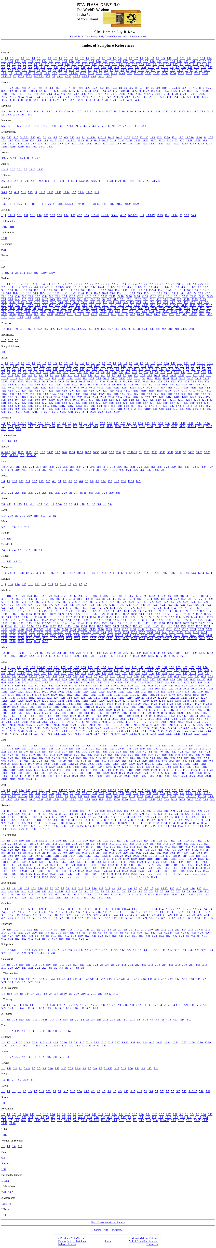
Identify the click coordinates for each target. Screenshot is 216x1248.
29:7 (127, 97)
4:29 (86, 215)
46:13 (103, 396)
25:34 (181, 73)
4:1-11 (80, 598)
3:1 (181, 64)
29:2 (86, 299)
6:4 (44, 137)
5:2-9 (13, 158)
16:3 (189, 90)
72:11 (27, 311)
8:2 (87, 287)
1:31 (192, 61)
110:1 (202, 314)
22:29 (197, 140)
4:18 (16, 111)
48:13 (127, 396)
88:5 (208, 311)
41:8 (169, 387)
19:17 (27, 73)
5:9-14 (114, 215)
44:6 (25, 393)
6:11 (45, 573)
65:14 (47, 411)
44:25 (85, 393)
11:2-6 (38, 617)
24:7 (30, 299)
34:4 (153, 381)
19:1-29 (18, 73)
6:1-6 (59, 504)
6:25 (119, 608)
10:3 (90, 290)
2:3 (113, 284)
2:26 (3, 287)
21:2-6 (146, 180)
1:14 (195, 58)
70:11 (154, 308)
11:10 (124, 290)
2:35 (51, 466)
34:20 (29, 302)
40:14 (52, 387)
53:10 (38, 405)
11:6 (41, 378)
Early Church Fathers (109, 36)
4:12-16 (141, 598)
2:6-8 (9, 180)
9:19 (133, 70)
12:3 (159, 137)
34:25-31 (39, 76)
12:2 (19, 126)
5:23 (79, 372)
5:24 (3, 70)
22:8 (44, 296)
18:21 (4, 73)
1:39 (3, 203)
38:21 (107, 384)
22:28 (189, 140)
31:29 (134, 426)
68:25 (94, 308)
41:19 (193, 387)
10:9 (36, 111)
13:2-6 (48, 111)
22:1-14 (73, 73)
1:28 (152, 61)
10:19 (37, 614)
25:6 (67, 143)
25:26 (164, 73)
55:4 (99, 405)
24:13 (19, 143)
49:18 (129, 305)
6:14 (61, 608)
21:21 (113, 140)
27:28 (197, 73)
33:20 (64, 100)
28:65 (97, 143)
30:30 (90, 381)
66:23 (101, 411)
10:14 (157, 375)
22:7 (30, 296)
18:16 (72, 452)
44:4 (118, 302)
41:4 (156, 387)
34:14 (4, 302)
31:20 (118, 426)
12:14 (66, 192)
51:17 (201, 305)
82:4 (138, 311)
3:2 (202, 64)
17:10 (52, 426)
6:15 (68, 608)
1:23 (29, 595)
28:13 (192, 328)
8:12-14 (91, 137)
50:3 (208, 396)
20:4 (49, 94)
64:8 (202, 408)
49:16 (113, 305)
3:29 (173, 466)
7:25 (116, 423)
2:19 (48, 369)
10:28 (93, 614)
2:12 (41, 369)
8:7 (194, 287)
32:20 (152, 143)
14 (158, 70)
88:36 (12, 314)
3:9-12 (26, 550)
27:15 (89, 143)
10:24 (34, 90)
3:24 (137, 67)
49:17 (121, 305)
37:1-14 (13, 455)
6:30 (22, 111)
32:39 (209, 143)
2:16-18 (97, 595)
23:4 (106, 73)
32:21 (160, 143)
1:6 (120, 58)
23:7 (37, 158)
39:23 (84, 302)
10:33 (181, 375)
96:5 (132, 314)
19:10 (167, 293)
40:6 (171, 384)
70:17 (162, 308)
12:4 (139, 290)
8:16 (65, 573)
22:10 (72, 296)
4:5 (3, 111)
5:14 (45, 372)
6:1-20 (21, 158)
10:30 (110, 614)
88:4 (201, 311)
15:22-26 (155, 90)
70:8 (140, 308)
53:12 (46, 405)
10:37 (183, 614)
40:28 (149, 387)
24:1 (3, 143)
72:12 (35, 311)
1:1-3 (20, 284)
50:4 (152, 305)
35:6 (24, 384)
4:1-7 (151, 67)
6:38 (180, 608)
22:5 (182, 140)
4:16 (9, 111)
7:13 (30, 192)
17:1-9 (93, 111)
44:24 (61, 393)
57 (145, 405)
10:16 (111, 137)
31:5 (115, 299)
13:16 (53, 126)
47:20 (68, 76)
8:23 (90, 328)
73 (74, 311)
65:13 (11, 411)
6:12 (72, 137)
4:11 (190, 67)
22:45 (89, 192)
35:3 (173, 381)
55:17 (209, 305)
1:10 (169, 58)
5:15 (16, 137)
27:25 (189, 73)
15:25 (174, 90)
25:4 (8, 114)
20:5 (193, 215)
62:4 (40, 308)
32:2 (144, 143)
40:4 (150, 384)
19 (10, 73)
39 (113, 384)
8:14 (70, 375)
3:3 (207, 64)
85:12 (166, 311)
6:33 (68, 287)
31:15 (109, 426)
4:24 (203, 67)
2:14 (24, 87)
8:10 (63, 375)
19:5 (139, 293)
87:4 (181, 311)
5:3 (189, 598)
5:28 (57, 605)
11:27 (135, 137)
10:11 (26, 90)
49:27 (109, 76)
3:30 (111, 492)
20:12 (130, 94)
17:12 (12, 94)
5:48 (10, 608)
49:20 (137, 305)
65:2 (209, 408)
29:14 (29, 381)
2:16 (60, 64)
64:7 (63, 308)
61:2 (126, 408)
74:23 (80, 311)
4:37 (210, 466)
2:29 (51, 492)
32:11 (130, 299)
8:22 (39, 328)
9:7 (127, 70)
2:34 (31, 466)
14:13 (61, 378)
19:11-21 (71, 140)
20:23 (12, 97)
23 (124, 452)
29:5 (105, 143)
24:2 (202, 111)
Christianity (91, 36)
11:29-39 (50, 203)
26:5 (52, 299)
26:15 (81, 143)
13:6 (181, 137)
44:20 (53, 393)
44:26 (102, 393)
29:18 (61, 381)
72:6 (3, 311)
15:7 (10, 140)
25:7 (129, 73)
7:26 (122, 423)
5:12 (9, 137)
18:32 (28, 94)
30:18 (74, 381)
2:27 (175, 64)
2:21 (107, 64)
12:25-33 (69, 203)
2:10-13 (32, 423)
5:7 (3, 372)
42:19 (127, 390)
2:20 (12, 169)
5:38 (142, 605)
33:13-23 (54, 100)
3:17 (67, 87)
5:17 (64, 601)
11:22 (21, 452)
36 (184, 452)
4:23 (73, 215)
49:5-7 (76, 76)
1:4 (43, 284)
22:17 (83, 73)
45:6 (64, 305)
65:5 (3, 411)
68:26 (102, 308)
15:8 (17, 140)
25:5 (53, 143)
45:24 (60, 76)
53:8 (199, 402)
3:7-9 (143, 595)
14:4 (193, 573)
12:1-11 (48, 90)
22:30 (99, 73)
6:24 (92, 608)
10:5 (202, 611)
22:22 (201, 296)
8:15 (113, 611)
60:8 (79, 408)
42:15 (119, 390)
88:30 (4, 314)
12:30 (167, 137)
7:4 (140, 372)
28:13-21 (118, 97)
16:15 (198, 290)
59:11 (12, 308)
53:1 (3, 402)
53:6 (138, 402)
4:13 (19, 504)
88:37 (21, 314)
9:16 (86, 573)
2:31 (40, 423)
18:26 (81, 293)
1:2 (55, 58)
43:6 (105, 302)
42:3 (10, 390)
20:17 (202, 94)
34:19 (21, 302)
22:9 (57, 296)
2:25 (168, 64)
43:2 (22, 455)
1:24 (44, 61)
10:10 (18, 90)
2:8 (41, 64)
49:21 (201, 396)
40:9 (204, 384)
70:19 (187, 308)
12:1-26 (144, 137)
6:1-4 (24, 70)
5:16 (57, 601)
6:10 (114, 372)
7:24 (109, 423)
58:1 (201, 405)
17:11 (4, 94)
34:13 (203, 299)
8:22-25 (81, 328)
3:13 (141, 369)
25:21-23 (138, 73)
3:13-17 (19, 598)
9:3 (100, 70)
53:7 (145, 402)
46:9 (72, 396)
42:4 (24, 390)
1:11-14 (201, 363)
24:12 (11, 143)
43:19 (168, 390)
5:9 (205, 598)
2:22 (10, 492)
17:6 (32, 140)
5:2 (187, 369)
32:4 (175, 97)
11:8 (47, 378)
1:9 (157, 58)
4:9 (158, 87)
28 (143, 378)
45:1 (132, 302)
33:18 (186, 299)
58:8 (57, 408)
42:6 (57, 390)
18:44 (105, 293)
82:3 (131, 311)
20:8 (83, 94)
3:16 (56, 67)
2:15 (47, 64)
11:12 (100, 573)
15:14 (198, 423)
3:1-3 (94, 369)
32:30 (29, 76)
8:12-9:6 (5, 452)
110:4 (4, 317)
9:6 (116, 70)
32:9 (102, 381)
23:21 (93, 97)
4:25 (184, 87)
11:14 (40, 203)
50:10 (52, 399)
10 (16, 290)
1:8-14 (4, 466)
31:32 (158, 426)
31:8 (102, 426)
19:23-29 (37, 73)
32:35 (185, 143)
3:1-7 (188, 64)
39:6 (119, 384)
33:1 (145, 299)
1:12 (189, 58)
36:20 (191, 452)
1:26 (57, 61)
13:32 (156, 469)
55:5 (113, 405)
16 (73, 111)
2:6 (3, 180)
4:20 (9, 440)
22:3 (75, 426)
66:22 (93, 411)
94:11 (121, 314)
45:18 (41, 396)
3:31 (143, 67)
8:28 (3, 90)
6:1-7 (123, 215)
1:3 (98, 58)
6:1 (54, 481)
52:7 (138, 399)
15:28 (110, 180)
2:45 (92, 466)
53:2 (17, 402)
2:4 (135, 284)
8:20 (119, 611)
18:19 (61, 140)
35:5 (3, 384)
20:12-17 (148, 94)
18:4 (167, 215)
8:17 (72, 573)
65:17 (55, 411)
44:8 (38, 393)
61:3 (140, 408)
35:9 (51, 384)
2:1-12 (73, 595)
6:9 (65, 70)
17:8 (24, 426)
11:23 (29, 452)
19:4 (112, 293)
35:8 (48, 76)
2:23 (128, 64)
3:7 (19, 67)
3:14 (154, 369)
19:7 (159, 293)
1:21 (17, 61)
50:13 (160, 305)
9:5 (106, 70)
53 (211, 399)
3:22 (116, 67)
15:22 (146, 90)
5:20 (59, 372)
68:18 (77, 308)
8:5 (107, 287)
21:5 (54, 73)
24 (162, 469)
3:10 (36, 67)
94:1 (113, 314)
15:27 (182, 90)
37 (53, 76)
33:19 (195, 299)
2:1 (48, 284)
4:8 (3, 351)
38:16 (99, 384)
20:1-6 (69, 126)
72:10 (11, 311)
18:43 (97, 293)
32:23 (204, 97)
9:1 (89, 70)
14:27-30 (136, 90)
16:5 (78, 111)
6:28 (139, 608)
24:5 (24, 299)
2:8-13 (4, 169)
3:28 (166, 466)
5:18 (52, 372)
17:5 (3, 426)
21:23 (129, 140)
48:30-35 (31, 455)
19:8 (104, 203)
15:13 (180, 70)
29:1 (79, 299)
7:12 (195, 87)
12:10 (124, 573)
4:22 (176, 598)
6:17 (16, 192)
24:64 (114, 73)
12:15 (60, 203)
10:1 (36, 290)
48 (90, 305)
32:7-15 (191, 426)
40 (125, 384)
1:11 (175, 58)
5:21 (72, 372)
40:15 (76, 387)
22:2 (207, 293)
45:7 (71, 305)
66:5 (77, 411)
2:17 (80, 64)
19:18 (125, 111)
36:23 (207, 452)
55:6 (126, 405)
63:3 (161, 408)
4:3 (115, 87)
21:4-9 (83, 126)
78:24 (95, 311)
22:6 (3, 296)
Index (126, 36)
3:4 (18, 287)
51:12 (184, 305)
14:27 (61, 126)
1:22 (30, 61)
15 (60, 111)
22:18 (91, 73)
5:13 (29, 272)
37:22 (75, 384)
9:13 (161, 611)
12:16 (64, 90)
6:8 (8, 527)
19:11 (175, 293)
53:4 (105, 402)
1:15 (3, 340)
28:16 (166, 378)
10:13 (30, 158)
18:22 (64, 293)
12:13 (42, 192)
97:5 (178, 314)
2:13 (17, 87)
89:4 (42, 314)
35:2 (166, 381)
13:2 (115, 90)
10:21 (45, 614)
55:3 (86, 405)
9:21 (3, 249)
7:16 (80, 287)
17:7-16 (80, 203)
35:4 (200, 381)
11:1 (188, 375)
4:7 (177, 67)
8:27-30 (126, 328)
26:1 (23, 114)
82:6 (144, 311)
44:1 (111, 302)
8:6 (145, 287)
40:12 (11, 387)
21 (76, 126)
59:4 (72, 408)
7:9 (74, 287)
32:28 (21, 76)
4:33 (186, 466)
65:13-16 (37, 411)
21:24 (21, 97)
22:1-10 (63, 73)
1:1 (6, 58)
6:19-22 (60, 287)
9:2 (95, 70)
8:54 (26, 203)
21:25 (45, 97)
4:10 (183, 67)
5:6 (52, 287)
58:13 (65, 408)
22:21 (193, 296)
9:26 (135, 469)
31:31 (142, 426)
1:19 (150, 366)
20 (181, 215)
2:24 (155, 64)
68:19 (86, 308)
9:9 (150, 611)
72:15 (60, 311)
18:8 (101, 111)
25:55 (16, 114)
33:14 (118, 381)
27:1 (129, 378)
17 (186, 70)
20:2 (42, 94)
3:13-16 (59, 87)
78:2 (88, 311)
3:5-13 (11, 203)
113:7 (20, 317)
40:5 (157, 384)
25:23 (156, 73)
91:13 (78, 314)
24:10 (45, 299)
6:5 (55, 137)
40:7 (178, 384)
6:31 (146, 608)
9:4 (14, 452)
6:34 (166, 608)
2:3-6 (81, 595)
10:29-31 (133, 215)
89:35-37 (60, 314)
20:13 (173, 111)
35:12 (45, 302)
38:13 (91, 384)
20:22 (4, 97)
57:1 (151, 405)
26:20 (114, 378)
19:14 (174, 215)
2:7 (198, 61)
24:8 (109, 97)
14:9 (142, 215)
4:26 (79, 215)
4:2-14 (164, 67)
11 (13, 126)
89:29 (50, 314)
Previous (134, 36)
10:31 (118, 614)
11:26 (127, 137)
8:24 (96, 328)
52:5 (104, 399)
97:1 (164, 314)
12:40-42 (106, 90)
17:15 (160, 215)
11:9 (54, 378)
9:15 (79, 573)
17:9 (37, 426)
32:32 (4, 100)
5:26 (33, 137)
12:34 (88, 90)
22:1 (200, 293)
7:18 (20, 527)
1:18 (3, 87)
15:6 (172, 70)
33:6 (158, 299)
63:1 (155, 408)
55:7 (133, 405)
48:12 (97, 305)
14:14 (69, 378)
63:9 (182, 408)
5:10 (3, 601)
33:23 (121, 100)
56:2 (140, 405)
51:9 (98, 399)
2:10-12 (22, 423)
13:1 (174, 137)
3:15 (168, 369)
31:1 (109, 299)
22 (119, 126)
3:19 (76, 67)
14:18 (165, 70)
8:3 (78, 137)
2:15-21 (32, 87)
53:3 (57, 402)
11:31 (141, 70)
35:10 (58, 384)
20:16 (194, 94)
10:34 (166, 614)
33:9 (136, 126)
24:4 (10, 299)
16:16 (207, 423)
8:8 (57, 375)
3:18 (69, 67)
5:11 (25, 372)
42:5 (51, 390)
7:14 (169, 372)
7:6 (14, 527)
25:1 (130, 126)
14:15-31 (124, 90)
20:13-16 (160, 94)
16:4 (182, 290)
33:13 (36, 100)
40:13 (19, 387)
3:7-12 (151, 595)
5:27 (51, 605)
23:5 (195, 111)
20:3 (186, 215)
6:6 (60, 70)
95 (127, 314)
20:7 (69, 94)
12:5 (153, 70)
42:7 (105, 390)
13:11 (4, 238)
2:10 (3, 492)
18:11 (60, 426)
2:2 (70, 284)
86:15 (174, 311)
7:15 (24, 375)
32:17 (138, 299)
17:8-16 (204, 90)
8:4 (83, 137)
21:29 (128, 203)
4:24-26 (176, 87)
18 (196, 70)
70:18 (179, 308)
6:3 (54, 70)
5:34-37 (113, 605)
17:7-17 (150, 215)
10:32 (126, 614)
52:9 (18, 429)
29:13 (198, 378)
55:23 (4, 308)
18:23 (20, 94)
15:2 (210, 137)
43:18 (143, 390)
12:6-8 (35, 126)
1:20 (10, 61)
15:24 (166, 90)
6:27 (132, 608)
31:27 (126, 426)
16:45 (50, 452)
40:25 (141, 387)
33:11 (12, 100)
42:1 (200, 387)
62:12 (56, 308)
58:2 (208, 405)
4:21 (163, 598)
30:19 (137, 143)
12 (147, 70)
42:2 (207, 387)
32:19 (201, 426)
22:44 (81, 192)
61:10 (147, 408)
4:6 (171, 67)
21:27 (119, 203)
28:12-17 (6, 76)
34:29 (129, 100)
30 (98, 299)
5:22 (210, 67)
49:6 (93, 76)
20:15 (186, 94)
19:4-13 (95, 203)
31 (96, 381)
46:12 (87, 396)
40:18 (133, 387)
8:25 (208, 87)
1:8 (146, 58)
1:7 (130, 58)
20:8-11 (92, 94)
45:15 (33, 396)
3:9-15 (83, 492)
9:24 (154, 423)
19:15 (81, 140)
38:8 (60, 302)
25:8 (91, 378)
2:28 (17, 492)
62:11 (48, 308)
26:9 (74, 143)
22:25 (210, 296)
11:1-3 (4, 378)
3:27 (159, 466)
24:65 (122, 73)
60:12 (28, 308)
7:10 (17, 469)
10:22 (53, 614)
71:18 (195, 308)
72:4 (209, 308)
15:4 (3, 140)
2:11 (19, 215)
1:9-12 (11, 215)
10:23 (165, 375)
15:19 (67, 111)
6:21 (85, 608)
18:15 (53, 140)
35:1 (159, 381)
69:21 (117, 308)
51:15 (11, 429)
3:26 (153, 466)
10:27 (85, 614)
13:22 (40, 169)
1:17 (96, 366)
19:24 (47, 73)
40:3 (91, 302)
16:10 (25, 140)
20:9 (100, 94)
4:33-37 (195, 466)
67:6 (70, 308)
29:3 (92, 299)
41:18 (185, 387)
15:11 (102, 180)
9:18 (3, 290)
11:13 (116, 573)
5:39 (149, 605)
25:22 (148, 73)
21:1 (189, 111)
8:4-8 (101, 287)
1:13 (15, 366)
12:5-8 (26, 126)
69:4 (109, 308)
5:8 (3, 137)
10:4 (110, 290)
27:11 (137, 378)
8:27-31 (136, 328)
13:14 (74, 180)
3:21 (81, 87)
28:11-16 (132, 452)
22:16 (96, 296)
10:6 (47, 180)
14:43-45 (84, 180)
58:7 (24, 408)
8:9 (8, 261)
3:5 (8, 67)
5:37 (122, 605)
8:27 (110, 328)
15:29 (118, 180)
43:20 (4, 393)
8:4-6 (93, 287)
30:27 (82, 381)
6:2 (38, 70)
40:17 (125, 387)
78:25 (103, 311)
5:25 (3, 605)
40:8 (191, 384)
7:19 (26, 527)
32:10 (196, 97)
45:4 (10, 305)
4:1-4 (72, 598)
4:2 (157, 67)
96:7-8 (140, 314)
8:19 (201, 87)
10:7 (209, 611)
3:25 (139, 466)
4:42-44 (95, 215)
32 (14, 76)
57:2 (171, 405)
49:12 (168, 396)
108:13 (193, 314)
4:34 (203, 466)
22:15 (88, 296)
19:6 (153, 293)
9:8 (199, 287)
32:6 (182, 97)
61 (34, 308)
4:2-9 (108, 87)
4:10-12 (166, 87)
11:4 (33, 203)
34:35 (137, 100)
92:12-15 (104, 314)
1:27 (125, 61)
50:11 (76, 399)
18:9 (138, 180)
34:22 (37, 302)
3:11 (42, 67)
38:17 (68, 302)
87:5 (187, 311)
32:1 (155, 97)
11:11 (61, 617)
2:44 (78, 466)
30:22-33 (136, 97)
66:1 (70, 411)
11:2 (21, 378)
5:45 (189, 605)
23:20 (77, 97)
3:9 (24, 67)
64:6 (195, 408)
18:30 (96, 452)
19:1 (36, 94)
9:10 (170, 328)
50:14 (176, 305)
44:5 (125, 302)
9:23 (140, 423)
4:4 (120, 87)
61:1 (92, 408)
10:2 (10, 90)
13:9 (186, 573)
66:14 (85, 411)
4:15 (196, 67)
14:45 (94, 180)
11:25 (109, 617)
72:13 (43, 311)
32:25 (176, 143)
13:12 (32, 169)
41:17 (177, 387)
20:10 (114, 94)
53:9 (17, 405)
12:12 (164, 573)
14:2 (138, 481)
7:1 (77, 70)
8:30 (158, 328)
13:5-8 (152, 290)
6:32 (153, 608)
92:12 (94, 314)
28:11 (150, 378)
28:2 (72, 299)
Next (143, 36)
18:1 (38, 140)
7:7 (207, 608)
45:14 (25, 396)
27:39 (205, 73)
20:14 (170, 94)
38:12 (83, 384)
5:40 (155, 605)
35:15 (53, 302)
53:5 (125, 402)
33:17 (42, 146)
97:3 (171, 314)
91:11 (70, 314)
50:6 (37, 399)
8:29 (133, 611)
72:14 (51, 311)
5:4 (194, 598)
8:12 (29, 111)
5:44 (162, 605)
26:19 (106, 378)
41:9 (98, 302)
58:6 (3, 408)
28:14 (158, 378)
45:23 (65, 396)
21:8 (107, 126)
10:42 (25, 617)
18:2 (45, 140)
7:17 (64, 611)
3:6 (14, 67)
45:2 (165, 302)
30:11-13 (127, 143)
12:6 (56, 90)
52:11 (173, 399)
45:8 (78, 305)
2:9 (194, 284)
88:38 (29, 314)
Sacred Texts (76, 36)
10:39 (9, 617)
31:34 (182, 426)
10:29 (102, 614)
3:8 (45, 87)
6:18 (71, 70)
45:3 (192, 302)
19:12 (111, 203)
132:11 (36, 317)
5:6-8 (4, 192)
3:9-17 (4, 158)
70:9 (147, 308)
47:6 (84, 305)
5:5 (198, 369)
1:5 (3, 423)
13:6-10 (189, 137)
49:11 (101, 76)
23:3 (204, 140)
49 (141, 396)
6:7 (8, 126)
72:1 (202, 308)
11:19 (175, 423)
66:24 (117, 411)
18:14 (207, 70)
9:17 (205, 287)
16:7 (196, 90)
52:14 (189, 399)
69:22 (133, 308)
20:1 (182, 293)
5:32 (105, 605)
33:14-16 (127, 381)
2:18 (101, 64)
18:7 (57, 452)
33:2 (152, 299)
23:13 (53, 97)
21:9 (114, 126)
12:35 (96, 90)
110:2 (209, 314)
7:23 (83, 70)
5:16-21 (24, 137)
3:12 (29, 328)
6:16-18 (77, 608)
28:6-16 (156, 180)
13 (41, 111)
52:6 (131, 399)
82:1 (111, 311)
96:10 (149, 314)
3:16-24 (176, 369)
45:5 (30, 305)
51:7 (91, 399)
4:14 (38, 573)
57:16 (186, 405)
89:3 (36, 314)
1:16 (3, 61)
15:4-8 (168, 290)
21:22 (121, 140)
